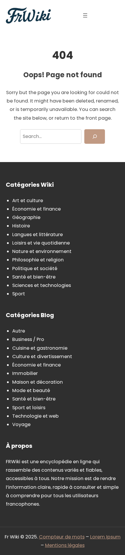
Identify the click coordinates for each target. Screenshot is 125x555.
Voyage (21, 424)
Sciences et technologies (41, 285)
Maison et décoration (37, 382)
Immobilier (25, 373)
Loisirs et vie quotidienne (41, 243)
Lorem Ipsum (105, 537)
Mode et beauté (31, 390)
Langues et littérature (37, 234)
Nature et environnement (42, 251)
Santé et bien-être (34, 277)
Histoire (21, 225)
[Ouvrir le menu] (85, 15)
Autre (18, 331)
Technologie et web (35, 416)
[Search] (94, 136)
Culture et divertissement (42, 356)
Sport (18, 293)
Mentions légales (65, 545)
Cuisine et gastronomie (39, 348)
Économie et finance (36, 209)
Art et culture (27, 200)
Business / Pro (28, 339)
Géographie (26, 217)
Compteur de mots (62, 537)
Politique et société (34, 268)
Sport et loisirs (28, 407)
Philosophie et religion (38, 259)
